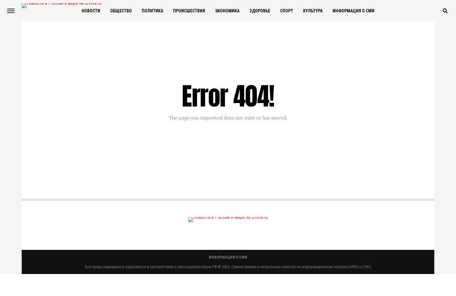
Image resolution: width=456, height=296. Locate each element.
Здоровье (259, 10)
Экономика (227, 10)
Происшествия (189, 10)
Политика (152, 10)
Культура (313, 10)
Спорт (286, 10)
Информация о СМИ (353, 10)
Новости (91, 10)
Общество (121, 10)
